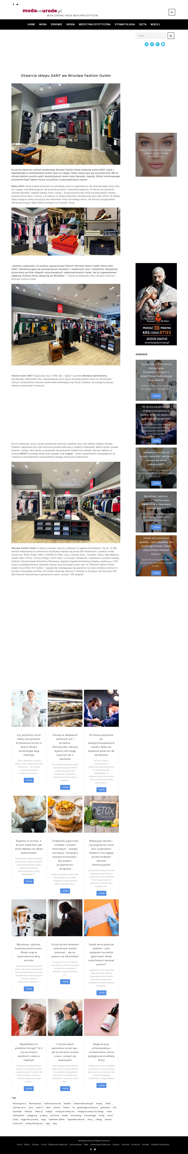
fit (73, 1107)
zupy (48, 1123)
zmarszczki (18, 1123)
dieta (48, 1107)
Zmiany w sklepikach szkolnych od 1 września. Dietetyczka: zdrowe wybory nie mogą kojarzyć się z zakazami (65, 746)
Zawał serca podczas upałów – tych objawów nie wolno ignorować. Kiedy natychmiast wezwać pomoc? (101, 954)
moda (109, 1111)
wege (43, 1119)
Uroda (70, 24)
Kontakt (145, 1144)
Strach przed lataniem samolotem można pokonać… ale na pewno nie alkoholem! (65, 950)
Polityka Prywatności (160, 1144)
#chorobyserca (19, 1103)
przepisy (43, 1115)
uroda (15, 1119)
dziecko (57, 1107)
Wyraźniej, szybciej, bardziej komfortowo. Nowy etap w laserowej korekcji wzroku (28, 952)
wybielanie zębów (57, 1119)
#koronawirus (35, 1103)
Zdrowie (56, 24)
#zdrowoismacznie (52, 1103)
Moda (43, 24)
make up (39, 1111)
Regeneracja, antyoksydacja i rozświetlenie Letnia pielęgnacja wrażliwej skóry (101, 1052)
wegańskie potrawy (29, 1119)
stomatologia (90, 1115)
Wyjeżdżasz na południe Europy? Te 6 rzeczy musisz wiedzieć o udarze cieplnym (29, 1052)
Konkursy (136, 1144)
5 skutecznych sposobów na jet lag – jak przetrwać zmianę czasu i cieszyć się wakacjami (65, 1052)
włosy (90, 1119)
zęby (55, 1123)
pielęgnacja (32, 1115)
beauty (99, 1103)
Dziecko (116, 1144)
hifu (114, 1107)
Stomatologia (125, 24)
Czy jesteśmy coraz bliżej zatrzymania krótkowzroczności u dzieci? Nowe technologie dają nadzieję (29, 744)
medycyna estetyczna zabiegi (90, 1111)
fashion (66, 1107)
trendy (101, 1115)
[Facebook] (13, 4)
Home (31, 24)
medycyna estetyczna (65, 1111)
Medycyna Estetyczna (95, 24)
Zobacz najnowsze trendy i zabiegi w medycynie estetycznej (156, 153)
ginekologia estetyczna (87, 1107)
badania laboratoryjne (83, 1103)
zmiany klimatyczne (34, 1123)
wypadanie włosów (76, 1119)
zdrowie (108, 1119)
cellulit (108, 1103)
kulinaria (28, 1111)
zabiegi (99, 1119)
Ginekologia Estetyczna (100, 1144)
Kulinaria (125, 1144)
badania (67, 1103)
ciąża (30, 1107)
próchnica (54, 1115)
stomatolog (76, 1115)
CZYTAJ (29, 780)
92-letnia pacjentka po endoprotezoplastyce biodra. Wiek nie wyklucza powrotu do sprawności (101, 744)
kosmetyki (17, 1111)
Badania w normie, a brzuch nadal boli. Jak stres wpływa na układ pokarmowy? (29, 846)
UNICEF (110, 1115)
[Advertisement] (65, 51)
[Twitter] (17, 4)
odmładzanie (18, 1115)
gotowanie (105, 1107)
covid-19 (39, 1107)
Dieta (143, 24)
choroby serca (19, 1107)
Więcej (155, 24)
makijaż (49, 1111)
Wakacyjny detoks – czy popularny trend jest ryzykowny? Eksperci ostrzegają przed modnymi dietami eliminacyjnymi (101, 852)
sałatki (65, 1115)
